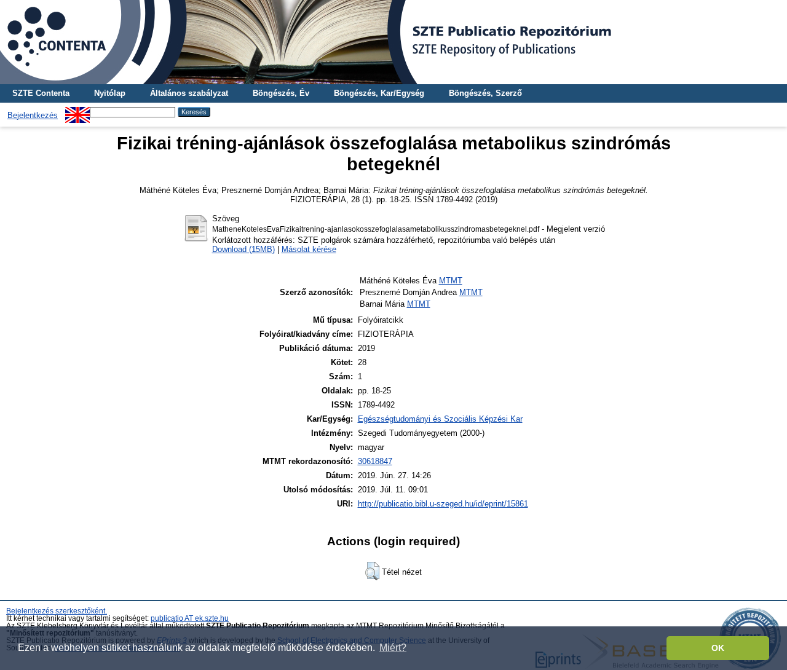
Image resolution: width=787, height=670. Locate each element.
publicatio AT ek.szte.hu (190, 618)
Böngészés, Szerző (485, 93)
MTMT (450, 280)
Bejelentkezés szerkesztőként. (56, 611)
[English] (77, 111)
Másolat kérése (309, 249)
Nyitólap (109, 93)
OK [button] (717, 648)
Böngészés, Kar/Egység (379, 93)
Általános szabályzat (189, 93)
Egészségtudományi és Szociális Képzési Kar (440, 419)
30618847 (375, 461)
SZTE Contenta (40, 93)
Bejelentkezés (32, 115)
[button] (372, 571)
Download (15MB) (243, 249)
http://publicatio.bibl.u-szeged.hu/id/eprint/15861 (443, 503)
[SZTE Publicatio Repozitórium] (393, 42)
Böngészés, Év (281, 93)
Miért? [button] (392, 647)
